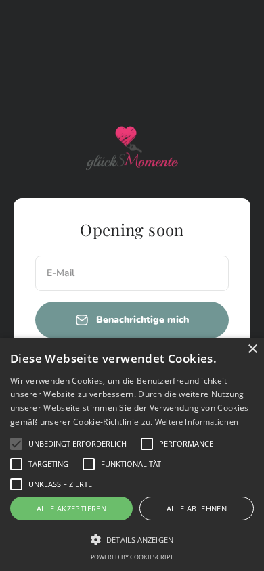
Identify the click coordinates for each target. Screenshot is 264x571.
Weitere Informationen (196, 422)
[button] (16, 443)
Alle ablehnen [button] (197, 508)
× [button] (252, 349)
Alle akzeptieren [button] (71, 508)
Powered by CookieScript (132, 557)
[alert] (132, 454)
